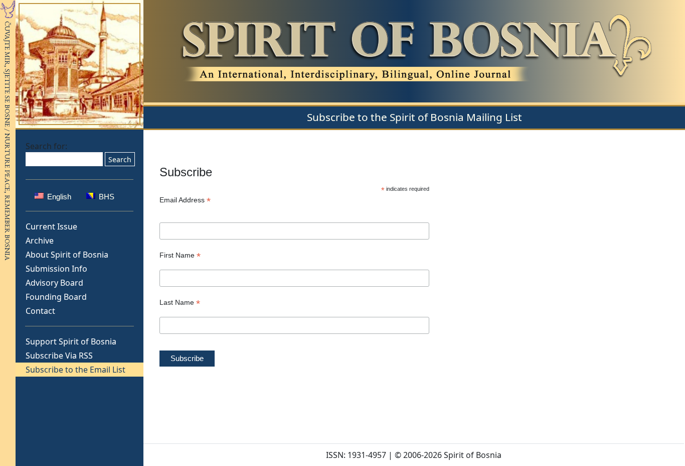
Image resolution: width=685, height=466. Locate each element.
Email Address (185, 200)
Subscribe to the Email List (75, 369)
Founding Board (56, 296)
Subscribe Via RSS (59, 355)
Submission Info (56, 268)
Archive (40, 240)
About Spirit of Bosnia (67, 254)
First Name (180, 255)
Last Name (179, 302)
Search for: (46, 146)
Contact (40, 310)
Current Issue (51, 226)
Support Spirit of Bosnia (71, 341)
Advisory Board (54, 282)
